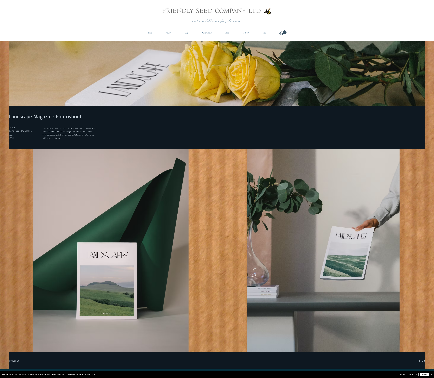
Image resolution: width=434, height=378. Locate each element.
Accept (424, 374)
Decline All (413, 374)
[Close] (431, 374)
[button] (283, 32)
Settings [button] (402, 374)
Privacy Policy (90, 374)
